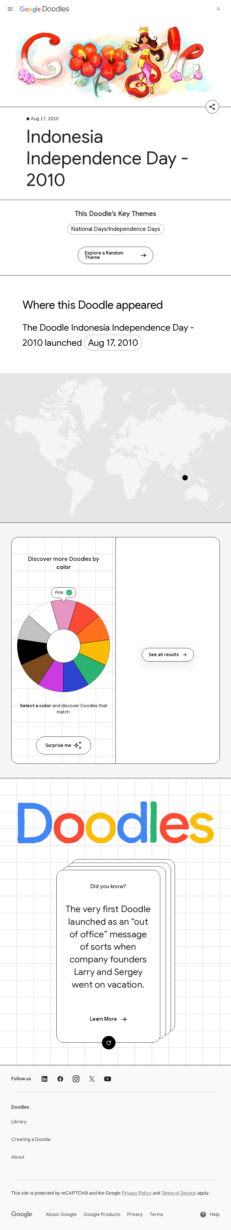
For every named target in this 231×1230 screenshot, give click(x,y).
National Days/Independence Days (115, 229)
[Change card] (108, 1042)
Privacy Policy (137, 1193)
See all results (164, 655)
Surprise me (58, 745)
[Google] (21, 1214)
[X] (92, 1079)
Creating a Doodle (31, 1139)
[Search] (218, 9)
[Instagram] (76, 1079)
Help (214, 1214)
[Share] (212, 106)
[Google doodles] (44, 9)
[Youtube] (107, 1079)
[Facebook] (60, 1079)
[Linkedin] (44, 1079)
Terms (156, 1214)
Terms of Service (179, 1193)
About (18, 1157)
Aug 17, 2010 (113, 342)
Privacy (135, 1214)
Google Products (101, 1214)
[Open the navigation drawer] (10, 9)
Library (18, 1122)
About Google (61, 1214)
